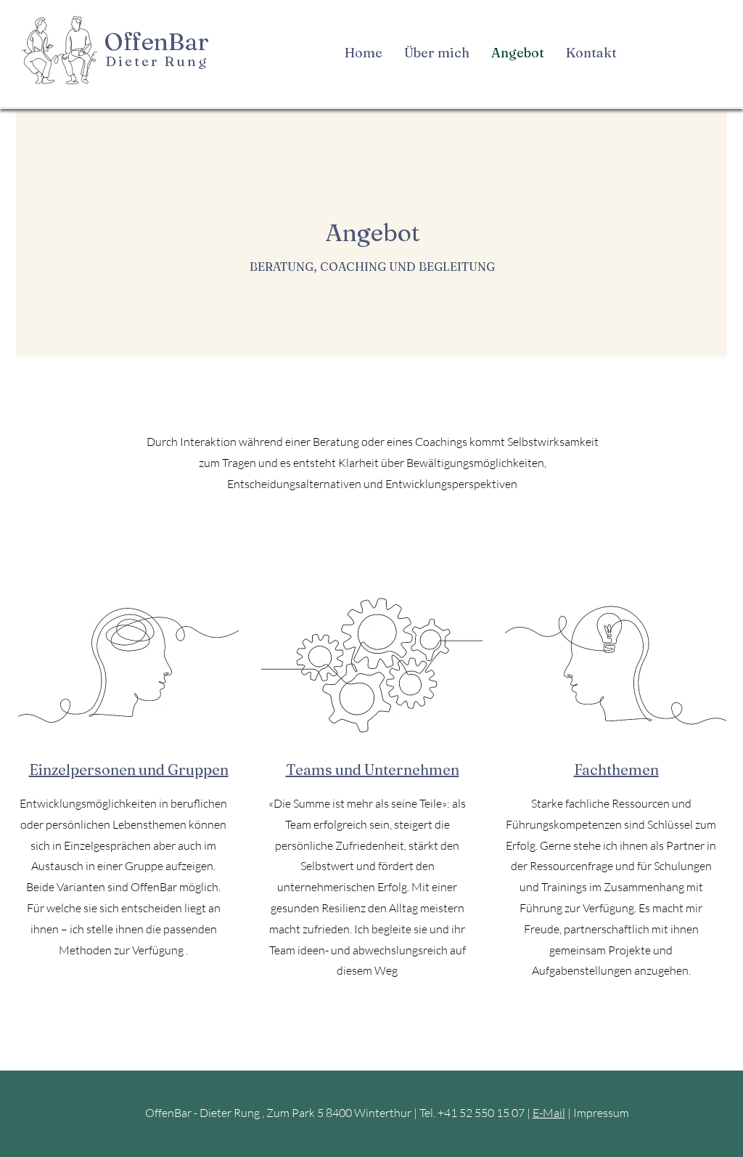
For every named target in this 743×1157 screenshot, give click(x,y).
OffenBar (156, 41)
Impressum (601, 1112)
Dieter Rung (156, 61)
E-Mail (549, 1112)
